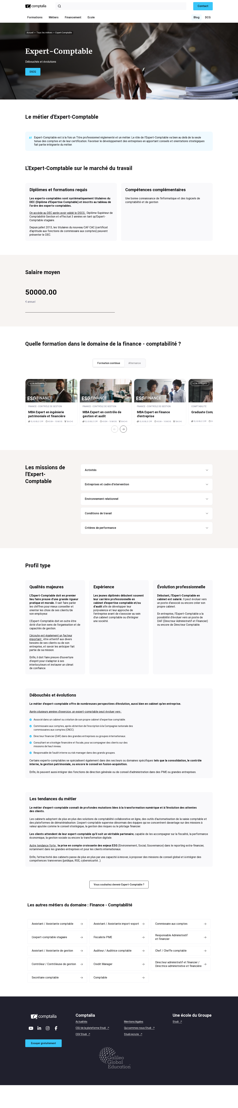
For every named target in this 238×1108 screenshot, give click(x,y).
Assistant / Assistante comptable (52, 923)
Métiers (54, 17)
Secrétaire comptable (45, 977)
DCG (208, 17)
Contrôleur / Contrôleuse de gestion (54, 964)
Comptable (100, 977)
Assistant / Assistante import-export (116, 923)
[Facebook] (56, 1028)
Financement (73, 17)
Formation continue (108, 363)
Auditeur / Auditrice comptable (113, 950)
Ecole (91, 17)
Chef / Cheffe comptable (171, 950)
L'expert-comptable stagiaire (49, 937)
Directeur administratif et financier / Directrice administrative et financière (178, 964)
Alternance (134, 363)
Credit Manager (103, 964)
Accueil (30, 32)
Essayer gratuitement (43, 1043)
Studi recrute (131, 1034)
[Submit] (60, 6)
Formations (35, 17)
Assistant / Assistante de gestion (52, 950)
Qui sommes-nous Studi (137, 1027)
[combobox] (120, 6)
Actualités (81, 1021)
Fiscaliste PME (103, 937)
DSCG (33, 71)
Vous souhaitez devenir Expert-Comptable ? (119, 884)
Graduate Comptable (206, 412)
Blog (196, 17)
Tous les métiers (44, 32)
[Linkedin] (39, 1028)
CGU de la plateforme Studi (91, 1027)
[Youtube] (31, 1028)
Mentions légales (133, 1021)
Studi (176, 1021)
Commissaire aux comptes (171, 923)
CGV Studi (81, 1034)
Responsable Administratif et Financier (171, 937)
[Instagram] (48, 1028)
